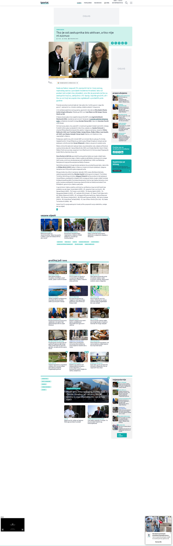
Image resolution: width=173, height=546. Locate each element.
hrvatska (45, 378)
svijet (44, 389)
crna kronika (46, 387)
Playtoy (120, 0)
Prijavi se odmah (116, 170)
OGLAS (86, 16)
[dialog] (158, 530)
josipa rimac (95, 242)
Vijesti (79, 3)
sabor (75, 242)
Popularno (88, 3)
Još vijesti (120, 435)
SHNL (107, 3)
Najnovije (97, 3)
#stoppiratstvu (117, 3)
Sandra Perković (84, 242)
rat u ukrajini (46, 381)
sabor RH (59, 242)
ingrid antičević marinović (65, 244)
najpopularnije (119, 380)
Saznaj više (158, 542)
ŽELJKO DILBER (79, 244)
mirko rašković (89, 244)
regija (44, 384)
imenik (115, 0)
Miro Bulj (67, 242)
